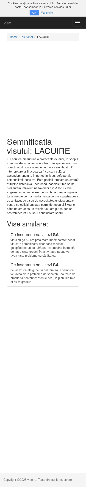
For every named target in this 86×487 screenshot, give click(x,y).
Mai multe (47, 12)
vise (7, 23)
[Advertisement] (43, 89)
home (14, 37)
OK (34, 12)
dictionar (27, 37)
